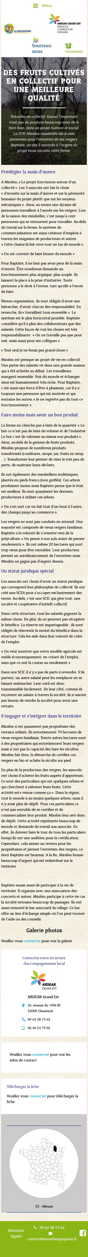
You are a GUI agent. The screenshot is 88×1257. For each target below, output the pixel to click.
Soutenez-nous (42, 48)
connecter (32, 941)
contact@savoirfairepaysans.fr (52, 1239)
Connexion (74, 51)
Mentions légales (16, 1233)
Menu (47, 5)
